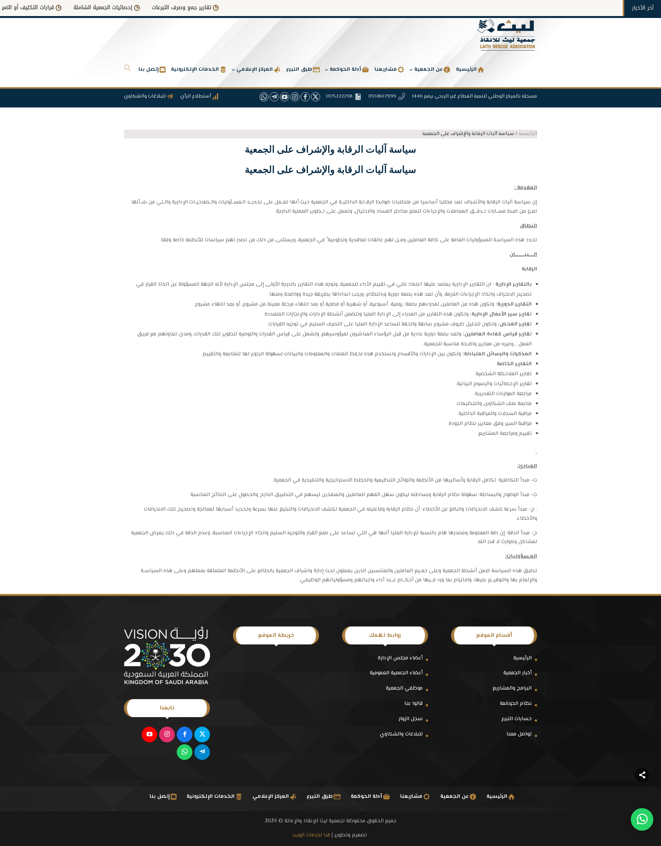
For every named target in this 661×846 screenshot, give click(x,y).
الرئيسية (522, 658)
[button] (642, 794)
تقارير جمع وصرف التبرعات (203, 7)
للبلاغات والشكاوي (401, 734)
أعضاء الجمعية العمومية (396, 673)
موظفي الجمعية (404, 688)
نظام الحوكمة (516, 704)
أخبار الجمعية (517, 673)
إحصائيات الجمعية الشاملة (124, 7)
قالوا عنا (413, 704)
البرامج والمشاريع (512, 688)
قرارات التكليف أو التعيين (46, 7)
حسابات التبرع (516, 719)
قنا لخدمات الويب (311, 835)
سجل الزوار (411, 719)
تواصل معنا (519, 734)
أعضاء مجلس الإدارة (400, 658)
